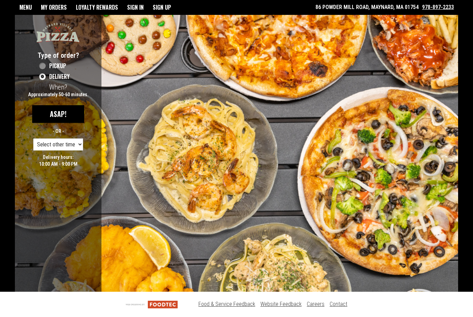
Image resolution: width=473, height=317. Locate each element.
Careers (315, 304)
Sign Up (162, 7)
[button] (58, 32)
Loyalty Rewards (97, 7)
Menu (25, 7)
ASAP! (58, 114)
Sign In (135, 7)
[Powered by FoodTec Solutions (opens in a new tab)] (152, 304)
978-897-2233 (438, 7)
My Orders (54, 7)
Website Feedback (281, 304)
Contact (338, 304)
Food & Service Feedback (226, 304)
